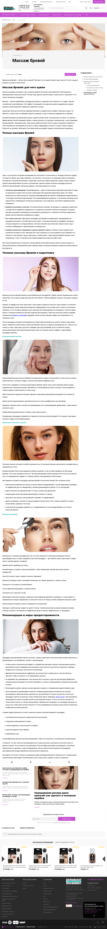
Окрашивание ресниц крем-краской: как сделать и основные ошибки (55, 796)
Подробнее (36, 807)
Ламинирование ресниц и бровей (9, 891)
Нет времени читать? (70, 74)
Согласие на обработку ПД (49, 909)
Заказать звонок (99, 1)
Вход (81, 1)
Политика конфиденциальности (50, 907)
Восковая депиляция (7, 893)
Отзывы (34, 1)
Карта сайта (46, 904)
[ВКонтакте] (12, 762)
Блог (44, 896)
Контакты (45, 899)
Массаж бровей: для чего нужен (93, 77)
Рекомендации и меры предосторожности (90, 93)
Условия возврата (47, 893)
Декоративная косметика (8, 911)
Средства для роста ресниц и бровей (8, 899)
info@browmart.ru (93, 883)
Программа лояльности (46, 1)
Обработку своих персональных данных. (62, 822)
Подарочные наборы (7, 908)
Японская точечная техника (95, 88)
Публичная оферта (47, 912)
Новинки (25, 883)
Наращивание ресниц (7, 906)
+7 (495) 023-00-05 (23, 5)
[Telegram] (69, 762)
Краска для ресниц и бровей (8, 883)
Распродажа (5, 916)
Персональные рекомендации (43, 842)
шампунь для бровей (19, 315)
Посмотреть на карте (71, 902)
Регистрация (87, 1)
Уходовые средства (6, 903)
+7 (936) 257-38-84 (30, 927)
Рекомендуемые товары (28, 885)
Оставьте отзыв (77, 905)
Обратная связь (8, 927)
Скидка (24, 888)
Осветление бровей (6, 885)
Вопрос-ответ (46, 901)
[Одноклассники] (31, 762)
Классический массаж (93, 85)
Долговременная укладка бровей (9, 896)
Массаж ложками (92, 90)
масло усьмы (60, 697)
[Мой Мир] (50, 762)
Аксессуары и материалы (8, 914)
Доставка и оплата (61, 1)
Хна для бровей (5, 888)
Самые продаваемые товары (64, 842)
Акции (26, 1)
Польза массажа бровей (91, 79)
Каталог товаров (10, 14)
